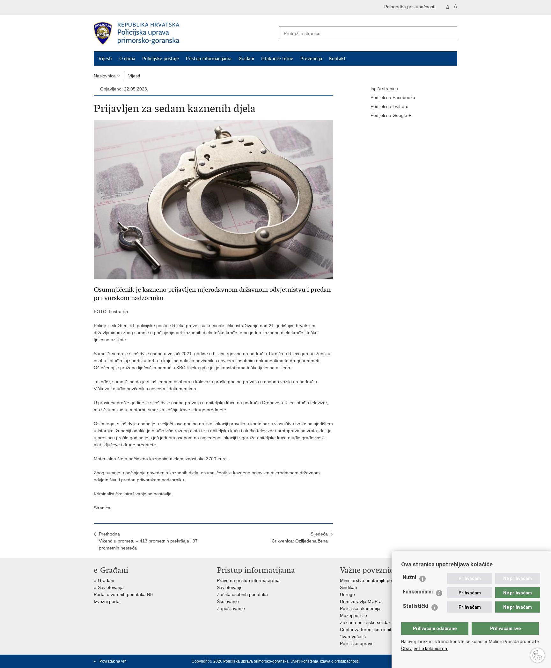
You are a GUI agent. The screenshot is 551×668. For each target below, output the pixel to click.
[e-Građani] (121, 7)
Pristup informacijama (208, 58)
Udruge (347, 594)
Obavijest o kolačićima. (424, 648)
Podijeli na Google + (391, 115)
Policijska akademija (360, 608)
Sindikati (348, 587)
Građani (246, 58)
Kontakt (337, 58)
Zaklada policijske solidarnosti (370, 622)
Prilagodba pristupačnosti (409, 6)
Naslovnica (105, 75)
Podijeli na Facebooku (393, 97)
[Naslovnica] (185, 33)
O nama (127, 58)
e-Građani (104, 580)
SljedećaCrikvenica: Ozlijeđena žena (300, 537)
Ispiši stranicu (384, 88)
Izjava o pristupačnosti (339, 661)
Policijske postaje (160, 58)
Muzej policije (353, 615)
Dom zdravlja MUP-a (361, 601)
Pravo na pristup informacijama (248, 580)
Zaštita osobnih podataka (242, 594)
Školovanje (228, 601)
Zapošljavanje (231, 608)
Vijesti (105, 58)
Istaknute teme (277, 58)
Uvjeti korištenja (304, 661)
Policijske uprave (357, 643)
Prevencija (311, 58)
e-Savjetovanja (109, 587)
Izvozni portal (107, 601)
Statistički (415, 606)
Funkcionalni (418, 592)
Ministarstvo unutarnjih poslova (371, 580)
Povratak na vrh (113, 661)
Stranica (102, 507)
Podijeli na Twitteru (389, 106)
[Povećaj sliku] (213, 199)
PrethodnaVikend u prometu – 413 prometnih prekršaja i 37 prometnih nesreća (148, 540)
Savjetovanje (230, 587)
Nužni (409, 577)
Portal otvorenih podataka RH (123, 594)
